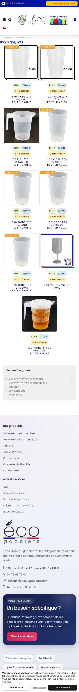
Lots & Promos (13, 452)
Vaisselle (14, 386)
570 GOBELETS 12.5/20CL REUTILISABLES (22, 287)
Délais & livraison (14, 493)
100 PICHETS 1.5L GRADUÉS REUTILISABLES (39, 350)
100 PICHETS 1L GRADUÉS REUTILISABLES (22, 162)
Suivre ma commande (18, 505)
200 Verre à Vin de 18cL (57, 286)
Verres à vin (11, 458)
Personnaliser (39, 687)
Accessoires (15, 394)
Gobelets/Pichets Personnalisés (26, 378)
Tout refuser (16, 687)
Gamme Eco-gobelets (19, 370)
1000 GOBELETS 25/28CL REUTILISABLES (57, 99)
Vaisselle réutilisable (16, 464)
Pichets (8, 446)
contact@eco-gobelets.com (28, 581)
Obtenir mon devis (22, 636)
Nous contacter (13, 511)
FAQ (5, 487)
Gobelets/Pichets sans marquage (28, 382)
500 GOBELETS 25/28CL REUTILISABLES (22, 99)
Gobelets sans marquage (20, 439)
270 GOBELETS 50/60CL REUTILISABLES (57, 225)
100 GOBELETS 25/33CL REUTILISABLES (57, 162)
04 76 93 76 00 (17, 574)
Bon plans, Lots (17, 390)
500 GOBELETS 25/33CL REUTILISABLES (22, 225)
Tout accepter (62, 687)
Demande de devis (16, 499)
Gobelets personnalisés (19, 433)
